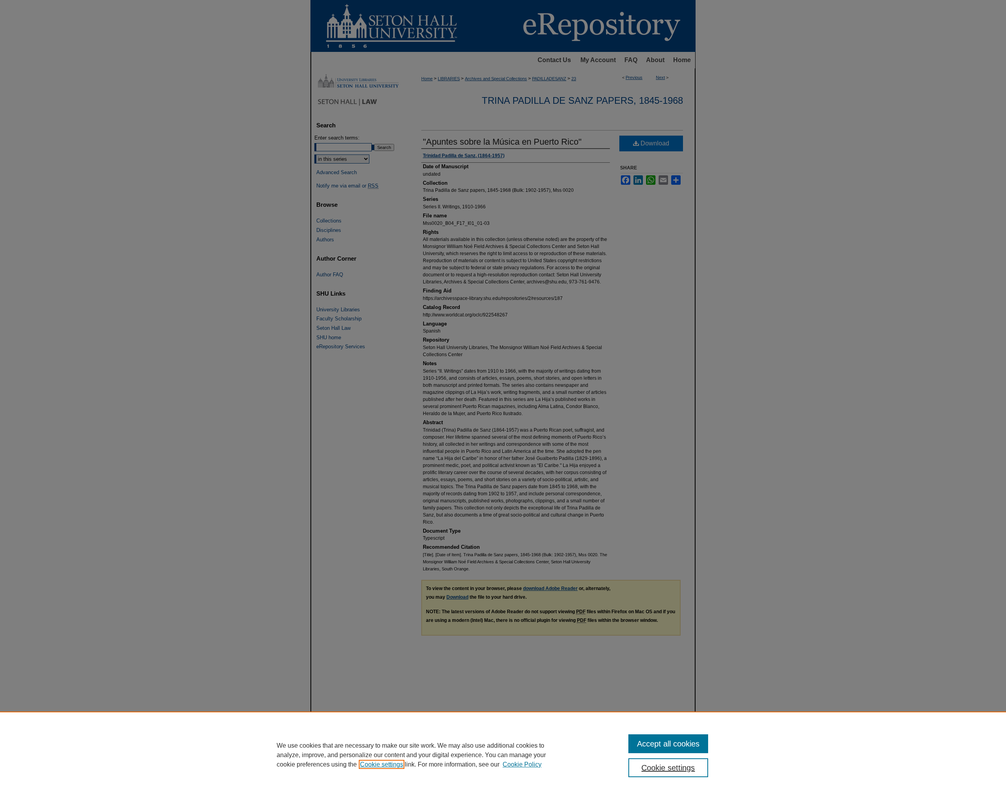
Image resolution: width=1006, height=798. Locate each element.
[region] (503, 755)
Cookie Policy (522, 764)
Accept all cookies (668, 743)
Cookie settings (381, 764)
